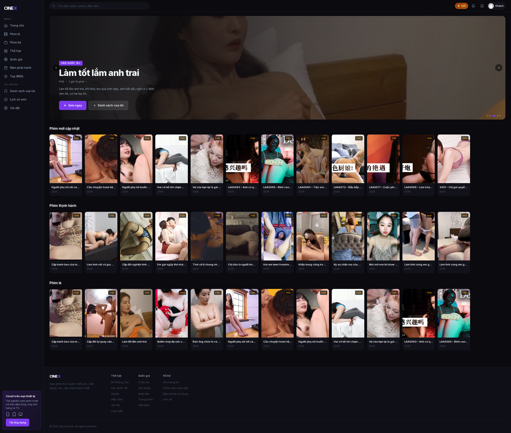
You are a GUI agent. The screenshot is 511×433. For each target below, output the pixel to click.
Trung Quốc (145, 399)
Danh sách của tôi (22, 91)
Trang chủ (17, 25)
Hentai (115, 393)
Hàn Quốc (144, 388)
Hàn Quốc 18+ (120, 388)
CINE (10, 8)
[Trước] (56, 68)
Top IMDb (16, 76)
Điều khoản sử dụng (175, 393)
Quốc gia (16, 59)
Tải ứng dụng (17, 422)
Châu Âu (143, 382)
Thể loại (15, 50)
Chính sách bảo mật (175, 388)
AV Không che (120, 382)
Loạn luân (117, 410)
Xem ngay (75, 105)
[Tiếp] (499, 68)
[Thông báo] (473, 6)
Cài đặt (15, 108)
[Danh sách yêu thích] (482, 6)
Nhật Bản (143, 393)
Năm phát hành (20, 67)
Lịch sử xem (18, 99)
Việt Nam (144, 405)
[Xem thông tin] (77, 138)
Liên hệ (167, 399)
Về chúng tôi (171, 382)
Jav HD (115, 405)
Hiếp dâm (117, 399)
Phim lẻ (15, 34)
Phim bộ (15, 42)
